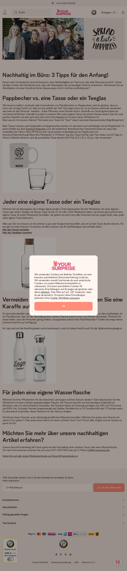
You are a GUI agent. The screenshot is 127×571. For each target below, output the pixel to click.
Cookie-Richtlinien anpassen (65, 298)
